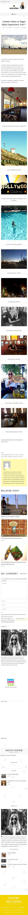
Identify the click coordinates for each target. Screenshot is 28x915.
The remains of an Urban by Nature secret (11, 538)
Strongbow (10, 456)
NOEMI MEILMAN (14, 899)
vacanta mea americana (18, 456)
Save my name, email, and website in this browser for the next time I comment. (13, 615)
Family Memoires (5, 907)
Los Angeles (21, 454)
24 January (9, 27)
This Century (16, 27)
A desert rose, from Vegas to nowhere (10, 516)
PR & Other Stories (18, 909)
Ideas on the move (8, 912)
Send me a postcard (19, 912)
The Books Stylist (11, 852)
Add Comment (23, 573)
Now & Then (14, 907)
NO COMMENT (9, 573)
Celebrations (22, 907)
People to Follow (7, 909)
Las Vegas (16, 454)
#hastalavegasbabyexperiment (7, 454)
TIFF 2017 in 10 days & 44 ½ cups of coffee (17, 864)
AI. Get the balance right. (12, 774)
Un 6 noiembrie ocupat (12, 859)
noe (4, 27)
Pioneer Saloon (4, 456)
